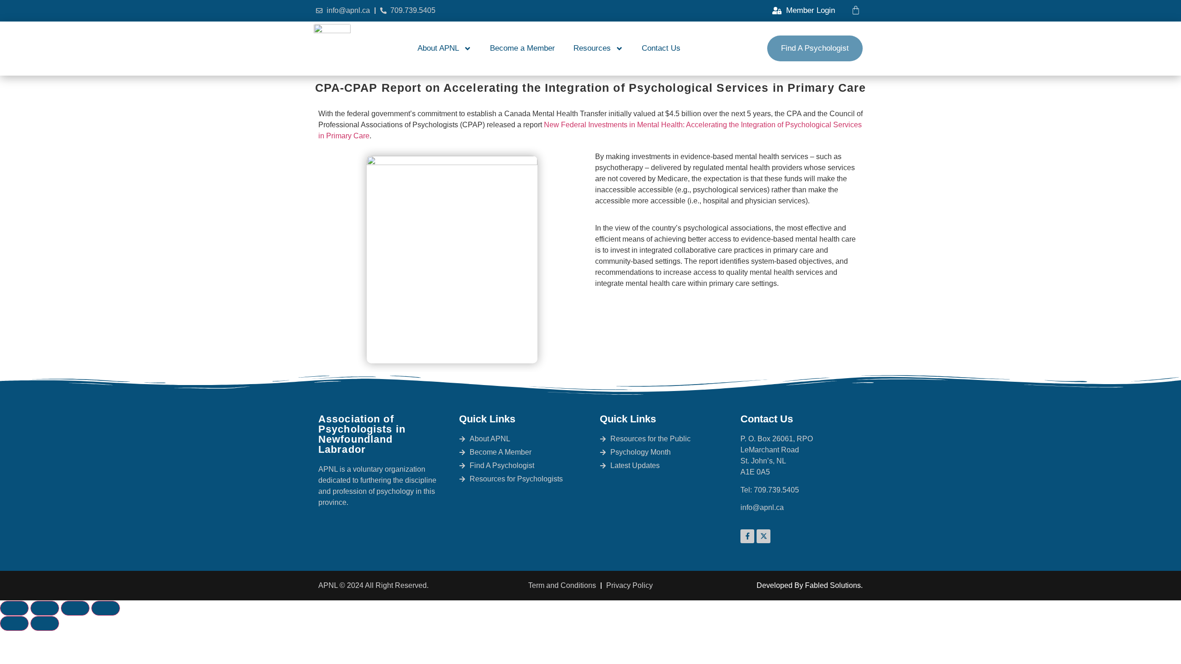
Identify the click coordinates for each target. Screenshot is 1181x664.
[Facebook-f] (747, 536)
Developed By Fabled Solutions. (810, 585)
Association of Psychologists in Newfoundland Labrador (362, 434)
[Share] (75, 608)
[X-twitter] (763, 536)
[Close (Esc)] (105, 608)
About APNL (438, 48)
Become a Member (522, 48)
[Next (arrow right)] (44, 623)
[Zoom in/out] (14, 608)
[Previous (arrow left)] (14, 623)
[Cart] (856, 10)
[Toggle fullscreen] (44, 608)
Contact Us (661, 48)
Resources (592, 48)
